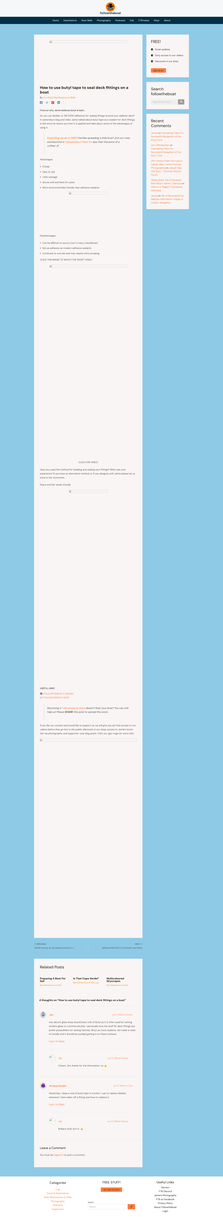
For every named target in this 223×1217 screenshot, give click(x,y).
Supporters (58, 1209)
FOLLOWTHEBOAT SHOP (56, 697)
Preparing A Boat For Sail (53, 980)
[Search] (131, 1206)
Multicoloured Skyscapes (115, 980)
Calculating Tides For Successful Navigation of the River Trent (167, 136)
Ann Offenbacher (160, 145)
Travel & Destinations (57, 1193)
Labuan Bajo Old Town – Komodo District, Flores (166, 171)
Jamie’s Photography (165, 1195)
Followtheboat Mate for (78, 142)
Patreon (165, 1187)
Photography (58, 1201)
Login (165, 1211)
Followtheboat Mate (73, 708)
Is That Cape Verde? (86, 978)
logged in (58, 1154)
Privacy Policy (165, 1203)
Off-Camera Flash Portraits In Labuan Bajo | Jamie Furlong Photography (167, 164)
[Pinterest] (52, 102)
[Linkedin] (58, 102)
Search (91, 1202)
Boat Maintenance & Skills (61, 97)
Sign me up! (158, 70)
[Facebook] (41, 102)
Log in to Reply (57, 1041)
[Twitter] (47, 102)
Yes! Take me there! (111, 1189)
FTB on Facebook (165, 1199)
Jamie (154, 133)
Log (96, 982)
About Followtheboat (165, 1207)
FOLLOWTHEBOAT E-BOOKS (58, 693)
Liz (60, 1058)
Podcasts (58, 1205)
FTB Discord (165, 1191)
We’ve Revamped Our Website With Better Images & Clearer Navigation (167, 199)
